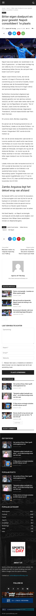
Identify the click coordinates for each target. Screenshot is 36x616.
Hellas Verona (23, 227)
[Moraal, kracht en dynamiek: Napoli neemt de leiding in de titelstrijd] (7, 303)
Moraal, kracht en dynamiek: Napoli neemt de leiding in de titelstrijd (22, 302)
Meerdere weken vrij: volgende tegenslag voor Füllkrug (8, 252)
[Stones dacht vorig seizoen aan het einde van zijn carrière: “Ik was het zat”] (7, 415)
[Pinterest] (19, 33)
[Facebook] (10, 33)
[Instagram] (23, 589)
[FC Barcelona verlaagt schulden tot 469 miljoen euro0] (7, 406)
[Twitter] (14, 33)
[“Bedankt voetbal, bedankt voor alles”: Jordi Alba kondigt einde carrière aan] (7, 396)
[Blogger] (8, 589)
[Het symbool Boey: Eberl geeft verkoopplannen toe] (7, 386)
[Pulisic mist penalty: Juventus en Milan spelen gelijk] (7, 293)
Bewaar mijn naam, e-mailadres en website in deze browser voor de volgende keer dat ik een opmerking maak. (17, 365)
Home (3, 8)
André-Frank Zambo (12, 227)
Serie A (8, 8)
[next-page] (6, 319)
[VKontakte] (27, 589)
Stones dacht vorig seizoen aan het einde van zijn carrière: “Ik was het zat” (23, 415)
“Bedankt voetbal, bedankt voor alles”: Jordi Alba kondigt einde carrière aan (23, 395)
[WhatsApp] (23, 33)
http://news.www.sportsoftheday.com (18, 278)
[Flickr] (18, 589)
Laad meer (17, 423)
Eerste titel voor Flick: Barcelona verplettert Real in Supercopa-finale (26, 252)
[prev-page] (3, 319)
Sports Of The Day (11, 28)
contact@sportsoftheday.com (18, 575)
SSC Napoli (11, 230)
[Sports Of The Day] (3, 28)
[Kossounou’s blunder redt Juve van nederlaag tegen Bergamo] (7, 312)
